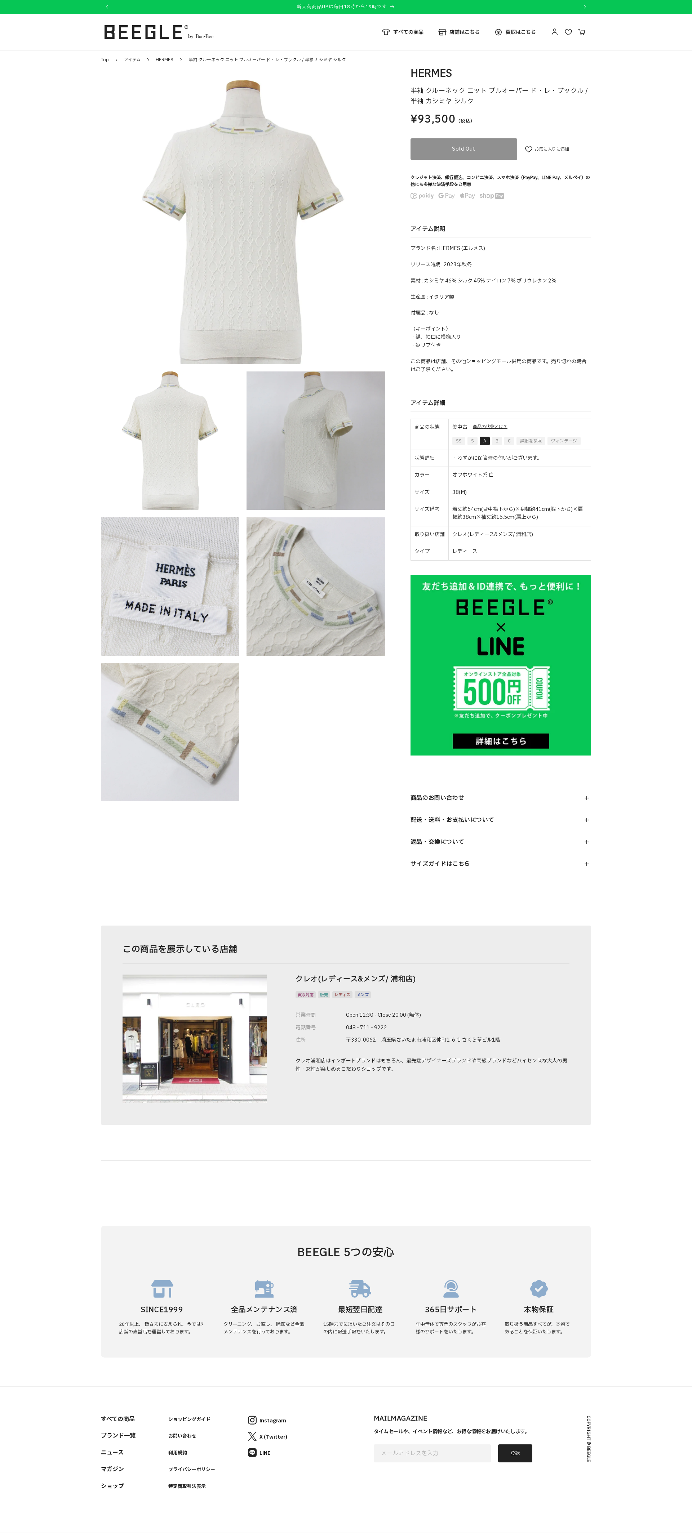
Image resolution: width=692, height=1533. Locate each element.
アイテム (132, 60)
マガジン (112, 1468)
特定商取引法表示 (187, 1486)
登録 (515, 1453)
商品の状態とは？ (490, 426)
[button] (501, 798)
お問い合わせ (182, 1435)
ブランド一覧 (118, 1435)
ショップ (112, 1485)
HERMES (164, 60)
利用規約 (177, 1452)
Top (105, 60)
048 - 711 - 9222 (366, 1027)
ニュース (112, 1452)
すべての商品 (118, 1418)
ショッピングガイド (189, 1419)
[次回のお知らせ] (585, 7)
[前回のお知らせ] (107, 7)
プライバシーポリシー (191, 1469)
